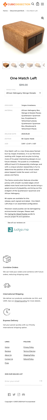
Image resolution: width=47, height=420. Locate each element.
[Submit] (40, 382)
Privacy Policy (29, 347)
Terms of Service (29, 351)
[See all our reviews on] (23, 227)
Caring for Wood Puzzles (18, 214)
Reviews (8, 351)
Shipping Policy (29, 355)
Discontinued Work (17, 11)
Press (7, 363)
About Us (8, 355)
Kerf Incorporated (28, 401)
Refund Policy (29, 359)
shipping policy (21, 301)
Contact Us (9, 359)
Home (5, 11)
